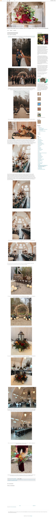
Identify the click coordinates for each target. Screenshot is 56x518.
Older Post (34, 505)
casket (39, 146)
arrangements (39, 139)
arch (38, 138)
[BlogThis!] (18, 478)
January (40, 127)
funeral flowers (40, 155)
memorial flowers (40, 157)
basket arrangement (40, 140)
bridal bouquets (40, 142)
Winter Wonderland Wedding (41, 169)
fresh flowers (39, 154)
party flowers (39, 158)
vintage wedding (40, 163)
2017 (39, 134)
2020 (39, 132)
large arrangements (40, 156)
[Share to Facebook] (20, 478)
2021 (39, 126)
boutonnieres (39, 141)
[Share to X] (19, 478)
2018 (39, 133)
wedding (39, 164)
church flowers (40, 150)
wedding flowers (40, 167)
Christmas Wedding (40, 149)
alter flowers (39, 137)
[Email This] (17, 478)
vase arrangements (40, 162)
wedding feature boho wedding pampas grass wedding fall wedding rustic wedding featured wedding (43, 166)
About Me (11, 30)
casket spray (39, 147)
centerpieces (39, 148)
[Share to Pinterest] (21, 478)
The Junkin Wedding (41, 128)
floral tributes (39, 153)
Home (8, 30)
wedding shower (40, 168)
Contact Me (14, 30)
